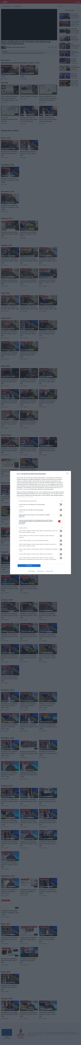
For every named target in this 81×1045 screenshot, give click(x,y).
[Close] (67, 473)
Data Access (40, 571)
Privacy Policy (49, 571)
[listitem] (40, 501)
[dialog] (40, 522)
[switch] (60, 504)
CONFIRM (29, 565)
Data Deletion (31, 571)
